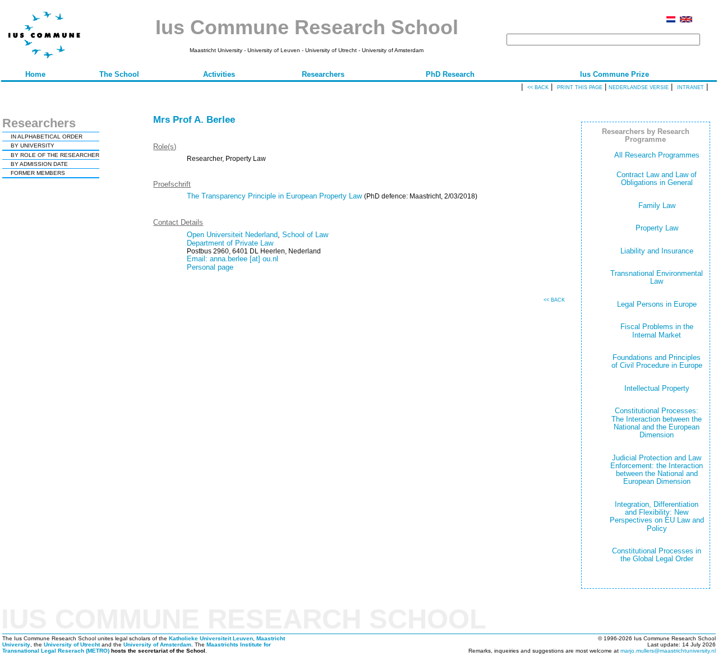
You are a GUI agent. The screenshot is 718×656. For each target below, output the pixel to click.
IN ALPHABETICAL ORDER (46, 136)
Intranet (690, 87)
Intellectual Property (656, 388)
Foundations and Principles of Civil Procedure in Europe (656, 361)
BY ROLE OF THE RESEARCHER (55, 155)
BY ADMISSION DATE (39, 164)
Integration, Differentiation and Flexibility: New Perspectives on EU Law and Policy (657, 516)
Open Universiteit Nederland (232, 234)
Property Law (657, 228)
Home (35, 74)
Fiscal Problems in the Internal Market (656, 330)
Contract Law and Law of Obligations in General (656, 178)
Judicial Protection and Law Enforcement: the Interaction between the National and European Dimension (656, 470)
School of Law (305, 234)
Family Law (656, 205)
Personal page (210, 267)
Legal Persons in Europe (657, 304)
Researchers (323, 74)
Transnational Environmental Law (656, 277)
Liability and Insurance (656, 251)
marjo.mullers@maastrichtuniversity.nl (668, 651)
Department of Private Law (230, 243)
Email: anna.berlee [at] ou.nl (232, 259)
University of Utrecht (72, 644)
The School (119, 74)
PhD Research (450, 74)
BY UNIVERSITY (32, 145)
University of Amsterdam (157, 644)
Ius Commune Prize (614, 74)
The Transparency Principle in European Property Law (274, 196)
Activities (219, 74)
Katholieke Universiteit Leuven (211, 638)
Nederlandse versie (639, 87)
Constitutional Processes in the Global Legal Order (656, 555)
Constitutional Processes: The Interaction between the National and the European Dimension (656, 422)
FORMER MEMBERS (38, 173)
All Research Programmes (656, 155)
